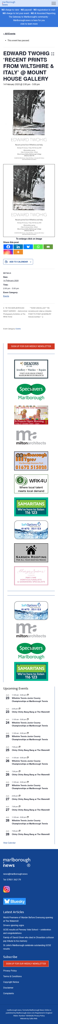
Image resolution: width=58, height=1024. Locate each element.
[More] (18, 252)
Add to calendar (18, 261)
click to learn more (29, 24)
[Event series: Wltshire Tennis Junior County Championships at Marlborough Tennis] (28, 695)
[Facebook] (8, 246)
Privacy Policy (10, 970)
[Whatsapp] (38, 246)
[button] (53, 3)
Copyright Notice (11, 982)
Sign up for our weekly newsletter (31, 346)
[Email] (48, 246)
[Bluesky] (28, 246)
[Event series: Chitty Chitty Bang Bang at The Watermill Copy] (19, 708)
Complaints (8, 993)
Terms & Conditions (12, 976)
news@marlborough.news (15, 874)
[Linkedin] (18, 246)
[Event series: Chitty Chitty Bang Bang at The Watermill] (19, 747)
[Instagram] (8, 252)
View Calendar (9, 842)
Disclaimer (8, 987)
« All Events (9, 33)
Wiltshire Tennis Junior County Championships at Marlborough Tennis (30, 699)
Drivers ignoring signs (13, 925)
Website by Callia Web (28, 1019)
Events (6, 296)
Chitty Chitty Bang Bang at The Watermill (31, 711)
